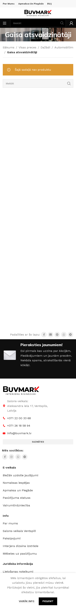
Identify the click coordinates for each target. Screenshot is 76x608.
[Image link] (21, 390)
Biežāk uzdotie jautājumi (20, 475)
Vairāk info (27, 601)
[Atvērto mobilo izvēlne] (4, 23)
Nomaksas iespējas (16, 482)
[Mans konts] (71, 23)
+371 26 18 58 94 (18, 425)
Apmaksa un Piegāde (18, 490)
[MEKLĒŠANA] (69, 83)
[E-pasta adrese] (50, 334)
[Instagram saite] (11, 457)
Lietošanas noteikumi (18, 571)
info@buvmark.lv (19, 433)
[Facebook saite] (44, 334)
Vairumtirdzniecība (16, 505)
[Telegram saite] (70, 334)
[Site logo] (38, 12)
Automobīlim (63, 47)
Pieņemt (47, 601)
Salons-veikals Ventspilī (19, 531)
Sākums (8, 47)
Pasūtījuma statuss (16, 497)
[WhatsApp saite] (64, 334)
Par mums (10, 523)
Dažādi (45, 47)
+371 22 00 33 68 (19, 418)
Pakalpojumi (11, 538)
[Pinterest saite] (57, 334)
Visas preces (27, 47)
